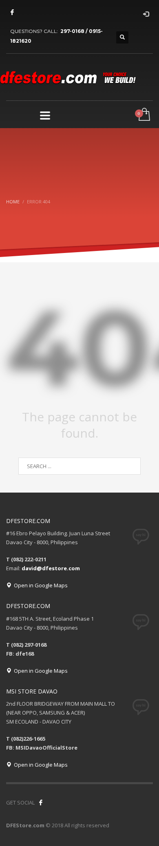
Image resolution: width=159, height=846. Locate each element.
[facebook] (12, 12)
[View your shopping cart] (144, 115)
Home (13, 201)
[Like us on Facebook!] (41, 802)
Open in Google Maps (39, 585)
